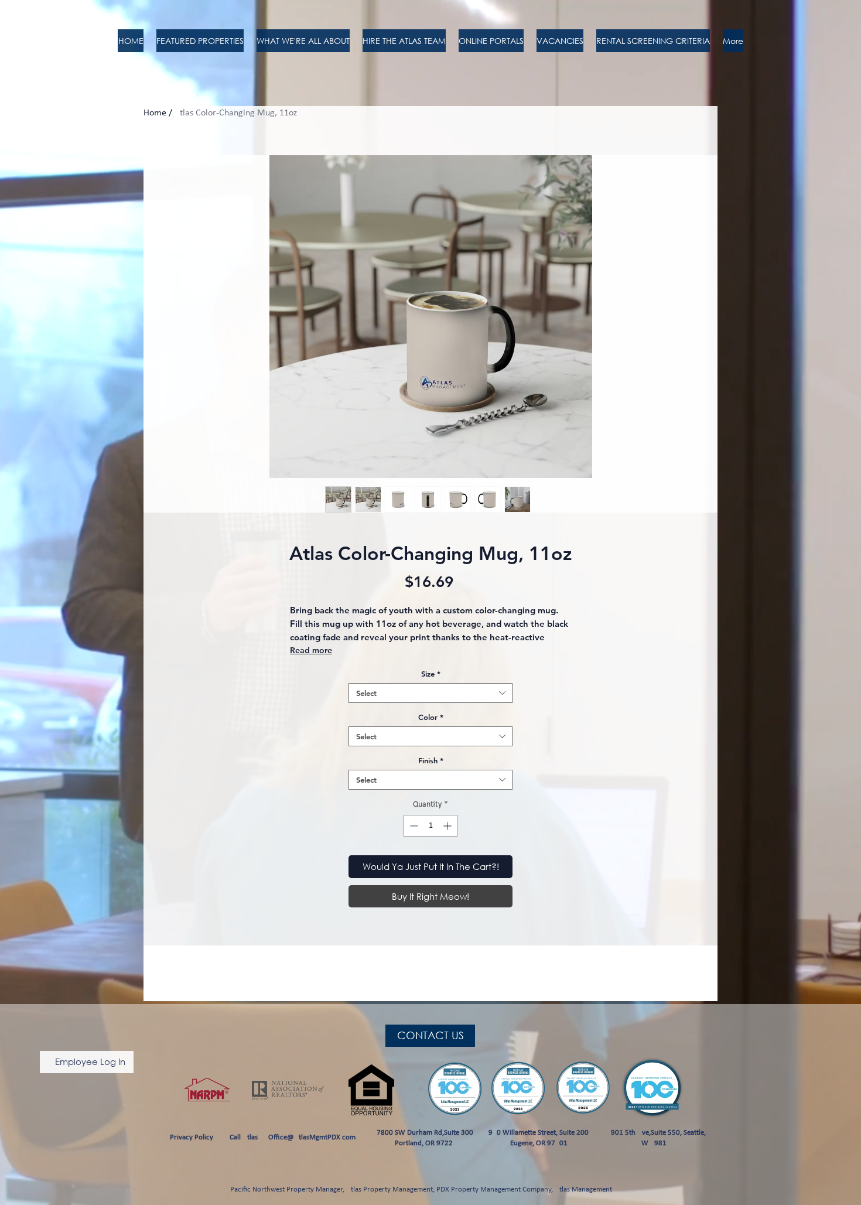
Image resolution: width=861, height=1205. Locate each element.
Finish (430, 760)
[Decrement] (412, 825)
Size (430, 673)
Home (155, 113)
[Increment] (448, 825)
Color (430, 717)
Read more (311, 650)
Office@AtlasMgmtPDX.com (312, 1137)
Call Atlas (244, 1137)
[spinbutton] (430, 825)
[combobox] (430, 693)
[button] (404, 40)
